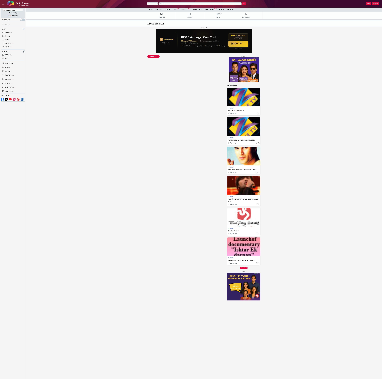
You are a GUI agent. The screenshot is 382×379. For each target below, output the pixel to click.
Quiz (174, 9)
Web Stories (9, 87)
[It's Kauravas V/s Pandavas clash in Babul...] (243, 156)
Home (7, 24)
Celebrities (9, 63)
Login (368, 4)
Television (8, 32)
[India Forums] (18, 3)
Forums (5, 51)
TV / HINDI (230, 108)
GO (244, 4)
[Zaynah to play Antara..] (243, 97)
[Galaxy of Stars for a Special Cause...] (243, 246)
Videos (7, 67)
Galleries (8, 71)
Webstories (209, 9)
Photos (230, 9)
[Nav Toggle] (3, 4)
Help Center (9, 91)
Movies (7, 36)
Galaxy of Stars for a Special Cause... (241, 260)
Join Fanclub (153, 56)
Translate (14, 16)
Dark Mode (6, 20)
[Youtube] (10, 99)
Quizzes (8, 79)
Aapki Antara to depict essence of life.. (241, 140)
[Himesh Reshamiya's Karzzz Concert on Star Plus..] (243, 185)
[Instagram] (14, 99)
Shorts (7, 83)
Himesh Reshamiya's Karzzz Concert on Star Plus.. (243, 200)
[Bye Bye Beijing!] (243, 217)
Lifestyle (8, 43)
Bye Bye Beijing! (233, 231)
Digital (7, 40)
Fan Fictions (9, 75)
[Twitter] (6, 99)
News (4, 29)
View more (244, 268)
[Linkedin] (22, 99)
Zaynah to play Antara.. (236, 111)
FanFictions (197, 9)
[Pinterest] (18, 99)
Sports (7, 47)
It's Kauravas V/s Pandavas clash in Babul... (243, 169)
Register (375, 4)
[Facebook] (2, 99)
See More (5, 58)
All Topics (8, 55)
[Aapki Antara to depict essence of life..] (243, 126)
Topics (167, 9)
